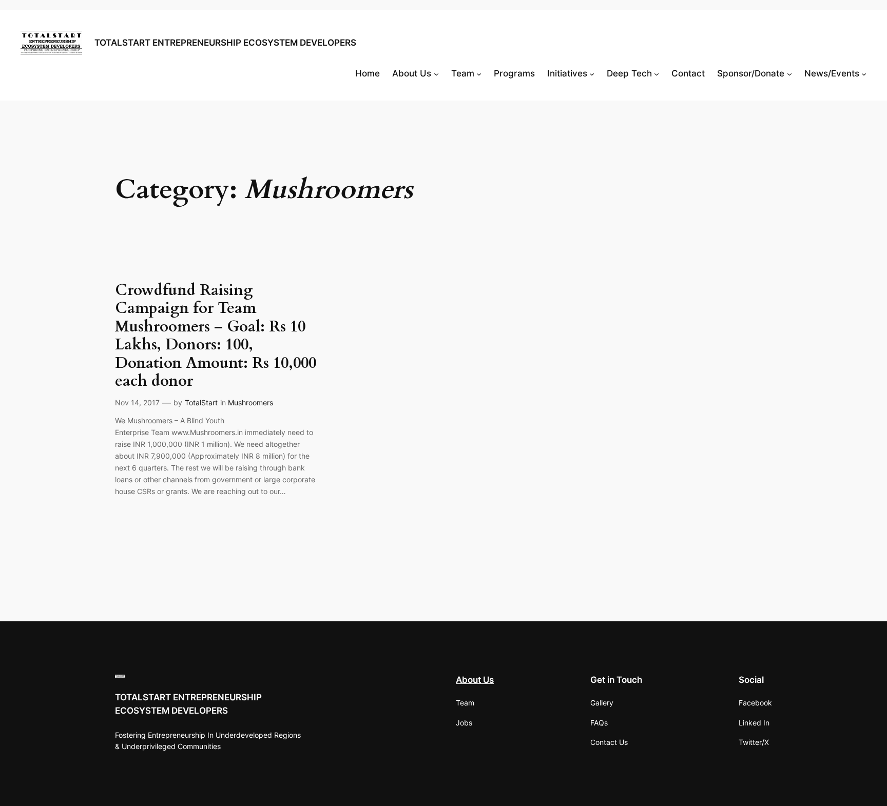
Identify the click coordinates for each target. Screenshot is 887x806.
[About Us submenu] (436, 73)
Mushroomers (250, 402)
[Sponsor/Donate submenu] (789, 73)
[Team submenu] (478, 73)
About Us (475, 680)
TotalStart (201, 402)
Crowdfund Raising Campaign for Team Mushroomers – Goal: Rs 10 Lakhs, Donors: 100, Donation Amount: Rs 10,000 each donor (215, 336)
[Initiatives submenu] (591, 73)
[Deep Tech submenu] (656, 73)
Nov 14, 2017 (137, 402)
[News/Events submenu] (863, 73)
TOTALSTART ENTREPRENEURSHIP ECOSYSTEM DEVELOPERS (225, 42)
